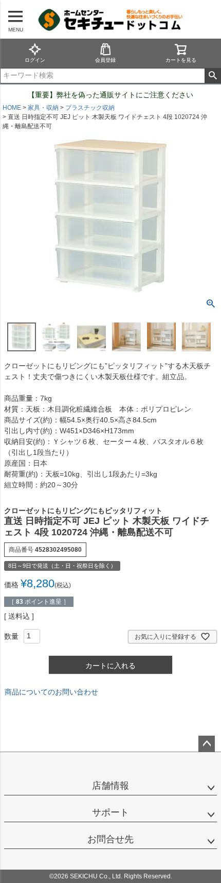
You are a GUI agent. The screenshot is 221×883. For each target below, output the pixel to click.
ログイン (35, 60)
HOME (12, 107)
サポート (110, 812)
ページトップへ (206, 744)
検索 (212, 76)
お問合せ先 (110, 839)
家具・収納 (43, 107)
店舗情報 (110, 785)
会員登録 (105, 60)
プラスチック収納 (90, 107)
